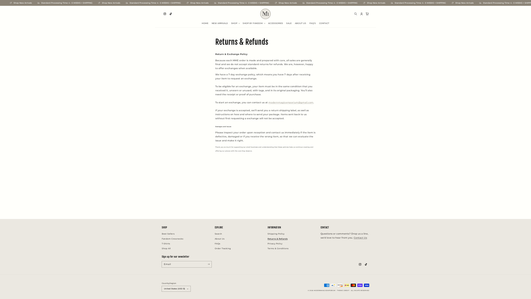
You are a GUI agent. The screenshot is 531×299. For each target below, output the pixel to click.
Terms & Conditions (278, 248)
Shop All (166, 248)
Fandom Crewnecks (172, 239)
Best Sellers (168, 234)
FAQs (217, 243)
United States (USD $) (174, 289)
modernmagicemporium (324, 290)
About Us (220, 239)
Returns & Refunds (278, 239)
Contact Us (360, 237)
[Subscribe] (208, 264)
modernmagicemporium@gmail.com (290, 102)
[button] (235, 23)
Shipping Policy (276, 234)
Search (218, 234)
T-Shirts (166, 243)
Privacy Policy (275, 243)
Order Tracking (223, 248)
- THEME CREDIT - (343, 290)
